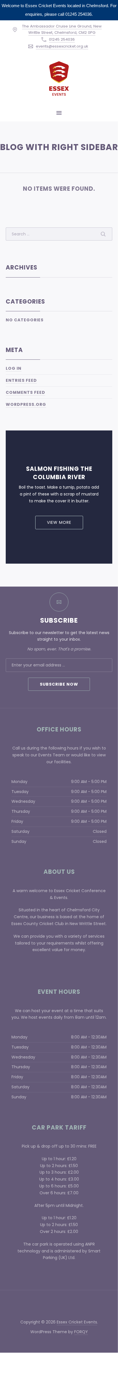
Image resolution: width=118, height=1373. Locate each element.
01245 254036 (62, 39)
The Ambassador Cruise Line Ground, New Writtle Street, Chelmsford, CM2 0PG (62, 29)
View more (59, 522)
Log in (13, 368)
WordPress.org (26, 404)
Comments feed (25, 392)
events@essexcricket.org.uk (62, 46)
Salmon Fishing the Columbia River (59, 473)
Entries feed (21, 380)
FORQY (81, 1332)
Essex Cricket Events (77, 1322)
